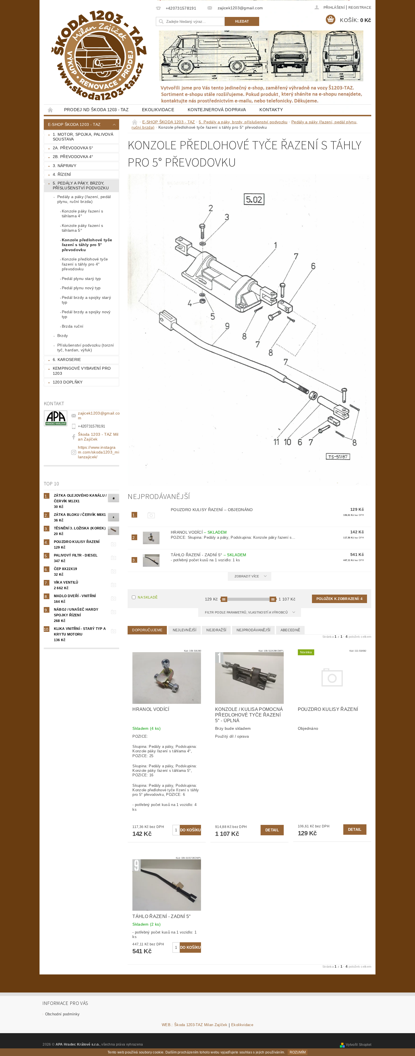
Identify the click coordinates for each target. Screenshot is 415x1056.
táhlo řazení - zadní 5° (208, 555)
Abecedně (290, 630)
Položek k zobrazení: (339, 599)
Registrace (359, 8)
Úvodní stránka (50, 110)
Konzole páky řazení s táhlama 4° (82, 213)
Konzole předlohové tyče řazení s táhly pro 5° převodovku (87, 245)
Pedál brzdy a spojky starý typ (86, 300)
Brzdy (62, 335)
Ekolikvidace (158, 109)
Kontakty (271, 109)
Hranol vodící (199, 532)
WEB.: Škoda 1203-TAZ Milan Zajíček (194, 1025)
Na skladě (148, 597)
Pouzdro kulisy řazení (212, 509)
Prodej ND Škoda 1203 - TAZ (96, 109)
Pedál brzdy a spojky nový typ (86, 314)
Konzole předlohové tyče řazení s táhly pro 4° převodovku (85, 264)
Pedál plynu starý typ (81, 278)
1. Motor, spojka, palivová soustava (83, 137)
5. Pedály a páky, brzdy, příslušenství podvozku (81, 185)
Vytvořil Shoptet (358, 1045)
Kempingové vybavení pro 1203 (82, 371)
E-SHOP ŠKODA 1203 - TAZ (74, 124)
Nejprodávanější (253, 630)
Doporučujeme (147, 630)
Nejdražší (216, 630)
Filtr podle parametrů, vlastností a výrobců (247, 612)
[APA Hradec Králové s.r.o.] (99, 55)
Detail (272, 830)
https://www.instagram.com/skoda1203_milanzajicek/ (98, 452)
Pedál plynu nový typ (81, 288)
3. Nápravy (64, 165)
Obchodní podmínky (62, 1014)
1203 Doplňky (68, 382)
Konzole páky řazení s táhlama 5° (82, 228)
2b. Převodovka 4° (73, 156)
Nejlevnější (184, 630)
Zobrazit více (247, 576)
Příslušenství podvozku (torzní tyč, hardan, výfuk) (85, 347)
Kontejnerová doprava (217, 109)
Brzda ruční (73, 326)
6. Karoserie (67, 359)
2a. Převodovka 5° (73, 148)
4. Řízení (62, 174)
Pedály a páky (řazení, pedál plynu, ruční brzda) (84, 199)
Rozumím (298, 1052)
